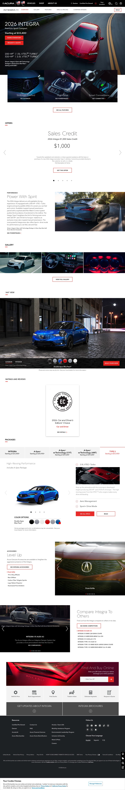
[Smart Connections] (99, 86)
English (88, 740)
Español (96, 740)
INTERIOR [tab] (18, 362)
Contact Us (33, 725)
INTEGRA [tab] (12, 453)
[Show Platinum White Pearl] (75, 361)
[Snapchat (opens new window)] (95, 729)
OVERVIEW (24, 9)
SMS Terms (80, 754)
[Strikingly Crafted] (26, 86)
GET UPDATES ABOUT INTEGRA (34, 706)
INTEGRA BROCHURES (90, 706)
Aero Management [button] (88, 501)
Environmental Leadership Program (63, 732)
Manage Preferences (96, 783)
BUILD (118, 10)
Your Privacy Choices (90, 754)
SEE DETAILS (61, 432)
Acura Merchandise (18, 736)
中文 (103, 740)
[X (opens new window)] (91, 729)
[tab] (37, 452)
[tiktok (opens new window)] (104, 725)
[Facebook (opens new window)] (91, 725)
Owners (14, 728)
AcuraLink (15, 732)
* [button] (26, 33)
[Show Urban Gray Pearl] (55, 361)
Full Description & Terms (62, 163)
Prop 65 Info (40, 754)
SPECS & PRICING (62, 9)
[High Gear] (62, 86)
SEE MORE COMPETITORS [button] (89, 626)
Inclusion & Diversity (58, 736)
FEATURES (48, 9)
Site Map (118, 754)
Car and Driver (63, 427)
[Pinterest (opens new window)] (87, 729)
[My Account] (121, 3)
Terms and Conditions (38, 788)
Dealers (75, 3)
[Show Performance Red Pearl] (65, 361)
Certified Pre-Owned (86, 3)
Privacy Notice (30, 754)
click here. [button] (91, 762)
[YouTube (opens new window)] (95, 725)
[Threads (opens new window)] (108, 725)
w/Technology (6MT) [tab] (87, 452)
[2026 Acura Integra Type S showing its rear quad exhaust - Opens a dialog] (104, 262)
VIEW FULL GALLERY (62, 279)
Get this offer (62, 170)
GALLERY (37, 9)
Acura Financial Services (37, 732)
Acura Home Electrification (38, 736)
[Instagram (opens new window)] (87, 725)
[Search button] (116, 3)
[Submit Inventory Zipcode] (111, 679)
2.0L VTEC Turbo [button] (88, 465)
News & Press (56, 739)
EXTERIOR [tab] (8, 362)
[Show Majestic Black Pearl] (50, 361)
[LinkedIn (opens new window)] (100, 725)
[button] (31, 3)
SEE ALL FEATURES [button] (62, 110)
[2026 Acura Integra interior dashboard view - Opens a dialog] (62, 262)
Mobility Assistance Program (61, 728)
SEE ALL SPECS (85, 514)
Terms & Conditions (107, 754)
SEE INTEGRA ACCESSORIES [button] (19, 567)
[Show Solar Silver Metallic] (70, 361)
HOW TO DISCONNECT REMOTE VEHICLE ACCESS (60, 754)
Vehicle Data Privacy (18, 754)
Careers (54, 743)
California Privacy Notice (59, 786)
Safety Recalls (6, 754)
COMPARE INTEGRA (80, 9)
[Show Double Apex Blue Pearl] (60, 361)
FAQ (31, 728)
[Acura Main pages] (8, 3)
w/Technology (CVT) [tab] (62, 452)
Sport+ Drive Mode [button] (88, 506)
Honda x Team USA (58, 725)
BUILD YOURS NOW (111, 363)
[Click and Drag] (62, 333)
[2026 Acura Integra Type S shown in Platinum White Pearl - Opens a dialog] (21, 262)
